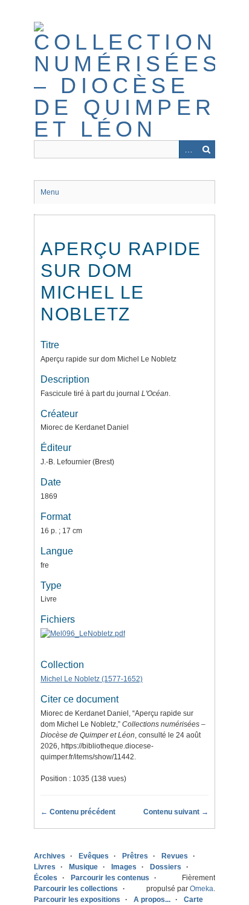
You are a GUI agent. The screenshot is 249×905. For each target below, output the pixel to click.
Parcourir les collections (76, 888)
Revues (174, 856)
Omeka (201, 888)
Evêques (94, 856)
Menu (49, 192)
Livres (45, 867)
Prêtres (135, 856)
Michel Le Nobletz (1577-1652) (91, 679)
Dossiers (165, 867)
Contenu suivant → (176, 812)
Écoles (45, 878)
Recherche (206, 149)
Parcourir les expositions (77, 899)
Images (124, 867)
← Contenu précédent (77, 812)
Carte (193, 899)
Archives (49, 856)
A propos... (152, 899)
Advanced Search (188, 149)
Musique (83, 867)
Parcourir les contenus (110, 878)
